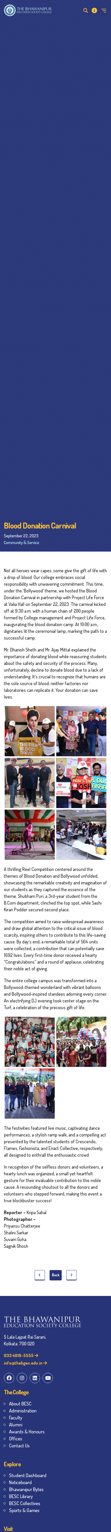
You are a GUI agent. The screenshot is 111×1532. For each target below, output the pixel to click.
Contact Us (19, 1445)
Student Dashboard (27, 1475)
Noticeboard (20, 1482)
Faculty (15, 1417)
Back (55, 1275)
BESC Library (21, 1496)
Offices (15, 1438)
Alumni (15, 1424)
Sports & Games (24, 1510)
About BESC (20, 1403)
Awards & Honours (27, 1431)
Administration (23, 1410)
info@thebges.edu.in (23, 1363)
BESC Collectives (24, 1503)
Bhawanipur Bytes (26, 1489)
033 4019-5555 (19, 1355)
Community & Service (21, 542)
